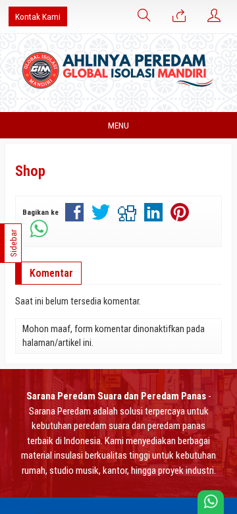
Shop (30, 171)
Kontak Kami (38, 16)
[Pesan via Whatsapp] (179, 16)
